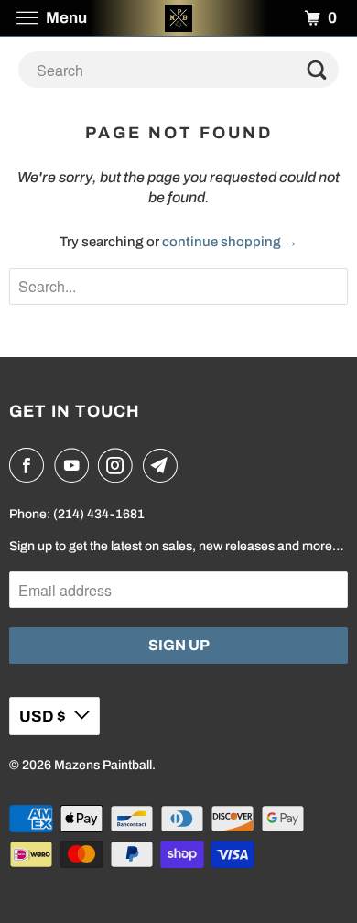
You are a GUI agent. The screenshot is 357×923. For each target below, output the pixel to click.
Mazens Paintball (103, 765)
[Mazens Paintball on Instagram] (119, 465)
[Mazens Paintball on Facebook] (30, 465)
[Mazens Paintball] (179, 18)
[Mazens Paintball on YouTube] (75, 465)
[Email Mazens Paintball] (164, 465)
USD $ (42, 716)
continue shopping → (230, 241)
